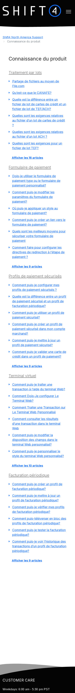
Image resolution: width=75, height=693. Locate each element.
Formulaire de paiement (30, 167)
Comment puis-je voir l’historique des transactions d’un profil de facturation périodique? (39, 546)
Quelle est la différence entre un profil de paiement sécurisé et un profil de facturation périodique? (39, 301)
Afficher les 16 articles (27, 157)
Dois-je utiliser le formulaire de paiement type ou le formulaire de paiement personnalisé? (36, 180)
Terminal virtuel (22, 375)
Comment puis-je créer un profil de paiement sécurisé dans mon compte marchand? (38, 328)
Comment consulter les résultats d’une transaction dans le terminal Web (36, 423)
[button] (68, 11)
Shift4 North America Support (23, 37)
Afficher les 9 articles (27, 266)
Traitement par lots (25, 72)
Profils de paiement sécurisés (35, 276)
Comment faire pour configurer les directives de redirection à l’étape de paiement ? (38, 252)
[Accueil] (32, 11)
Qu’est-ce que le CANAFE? (31, 93)
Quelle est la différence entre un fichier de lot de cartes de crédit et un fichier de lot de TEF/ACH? (39, 104)
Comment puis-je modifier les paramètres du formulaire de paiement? (33, 196)
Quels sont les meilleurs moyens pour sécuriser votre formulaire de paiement (39, 236)
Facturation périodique (29, 475)
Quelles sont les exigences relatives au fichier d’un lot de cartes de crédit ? (38, 120)
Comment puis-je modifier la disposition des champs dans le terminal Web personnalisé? (34, 439)
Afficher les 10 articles (27, 465)
